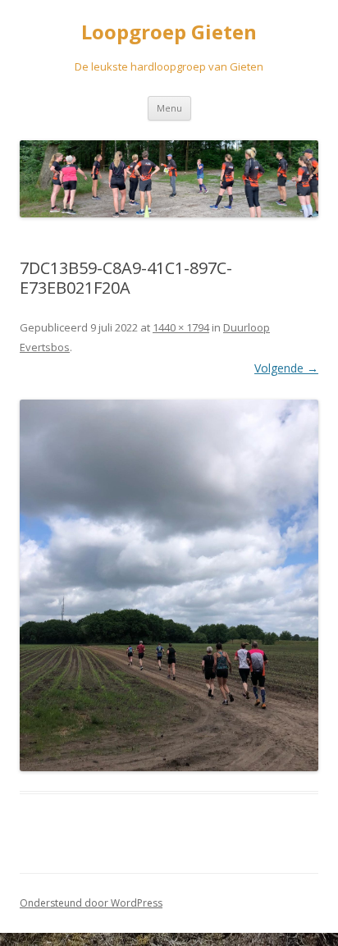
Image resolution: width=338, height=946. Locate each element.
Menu (169, 108)
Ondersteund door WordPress (91, 903)
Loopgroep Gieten (169, 32)
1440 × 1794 (181, 327)
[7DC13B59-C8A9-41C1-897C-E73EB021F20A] (169, 585)
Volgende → (286, 368)
